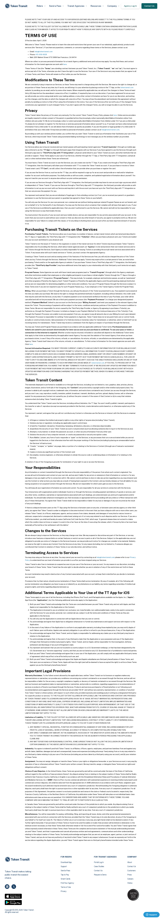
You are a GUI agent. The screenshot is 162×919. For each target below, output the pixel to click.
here (65, 64)
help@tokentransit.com (44, 52)
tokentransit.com (126, 87)
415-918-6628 (41, 54)
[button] (41, 6)
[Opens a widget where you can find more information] (151, 915)
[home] (16, 6)
